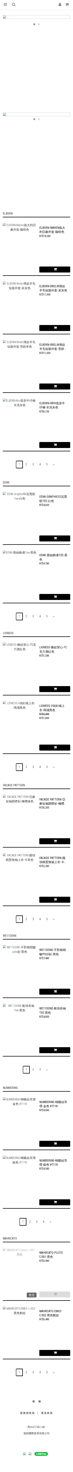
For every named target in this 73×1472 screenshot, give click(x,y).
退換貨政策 (27, 1412)
